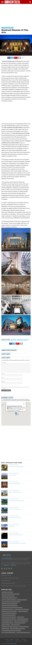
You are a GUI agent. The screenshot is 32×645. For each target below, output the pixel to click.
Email (2, 377)
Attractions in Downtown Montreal (11, 630)
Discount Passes (15, 624)
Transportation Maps (7, 609)
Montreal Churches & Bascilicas (10, 626)
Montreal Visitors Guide (8, 596)
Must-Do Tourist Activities (8, 599)
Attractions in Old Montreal (9, 597)
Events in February (23, 611)
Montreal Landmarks (16, 339)
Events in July (20, 617)
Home (7, 639)
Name (3, 373)
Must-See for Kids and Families (9, 605)
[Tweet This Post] (12, 57)
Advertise (23, 639)
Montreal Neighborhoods (23, 632)
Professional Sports (20, 622)
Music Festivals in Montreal (22, 609)
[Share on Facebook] (9, 57)
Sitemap (25, 641)
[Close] (24, 404)
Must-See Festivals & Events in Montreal (12, 607)
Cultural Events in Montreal (9, 619)
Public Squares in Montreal (9, 617)
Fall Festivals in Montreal (8, 632)
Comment (3, 362)
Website (3, 381)
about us (6, 565)
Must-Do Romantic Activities (17, 628)
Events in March (6, 624)
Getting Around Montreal (8, 615)
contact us (13, 565)
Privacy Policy (9, 641)
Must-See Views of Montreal (9, 613)
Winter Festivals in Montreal (9, 611)
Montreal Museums (21, 599)
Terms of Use (18, 641)
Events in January (24, 626)
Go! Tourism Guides (6, 558)
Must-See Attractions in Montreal (17, 340)
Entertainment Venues (7, 622)
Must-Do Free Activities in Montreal (11, 601)
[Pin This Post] (16, 57)
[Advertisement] (16, 14)
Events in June (5, 628)
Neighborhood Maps (23, 619)
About (12, 639)
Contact (17, 639)
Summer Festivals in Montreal (9, 603)
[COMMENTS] (23, 57)
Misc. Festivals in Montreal (21, 620)
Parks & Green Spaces (7, 620)
